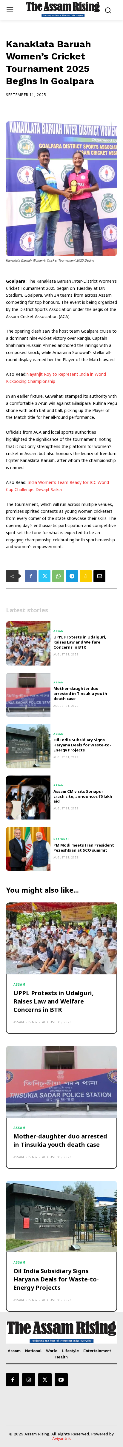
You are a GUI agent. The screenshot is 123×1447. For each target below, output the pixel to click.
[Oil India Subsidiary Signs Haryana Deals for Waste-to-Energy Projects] (28, 746)
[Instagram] (28, 1379)
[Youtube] (61, 1379)
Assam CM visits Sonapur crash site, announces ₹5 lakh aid (82, 796)
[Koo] (86, 576)
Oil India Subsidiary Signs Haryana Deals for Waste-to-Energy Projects (82, 745)
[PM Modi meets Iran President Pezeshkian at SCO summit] (28, 849)
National (61, 839)
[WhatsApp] (58, 576)
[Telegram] (72, 576)
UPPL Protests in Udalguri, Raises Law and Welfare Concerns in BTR (79, 642)
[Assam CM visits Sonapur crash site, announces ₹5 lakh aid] (28, 798)
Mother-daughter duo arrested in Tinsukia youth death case (80, 693)
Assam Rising (25, 1022)
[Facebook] (31, 576)
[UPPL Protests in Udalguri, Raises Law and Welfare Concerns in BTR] (28, 643)
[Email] (99, 576)
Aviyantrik (61, 1438)
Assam (58, 631)
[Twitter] (44, 576)
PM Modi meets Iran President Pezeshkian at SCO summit (83, 847)
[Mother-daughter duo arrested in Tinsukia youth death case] (28, 695)
